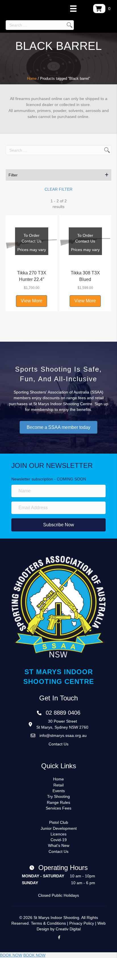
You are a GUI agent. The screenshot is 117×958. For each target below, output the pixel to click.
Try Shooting (58, 796)
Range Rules (58, 802)
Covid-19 (59, 839)
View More (31, 300)
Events (59, 790)
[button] (58, 175)
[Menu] (73, 8)
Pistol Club (58, 822)
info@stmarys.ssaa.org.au (63, 735)
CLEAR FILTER (58, 189)
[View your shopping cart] (99, 8)
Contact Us (58, 744)
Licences (58, 834)
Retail (58, 785)
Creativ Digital (68, 929)
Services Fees (58, 808)
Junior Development (59, 828)
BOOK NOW (11, 955)
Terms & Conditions (48, 923)
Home (32, 78)
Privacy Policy (81, 923)
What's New (58, 845)
